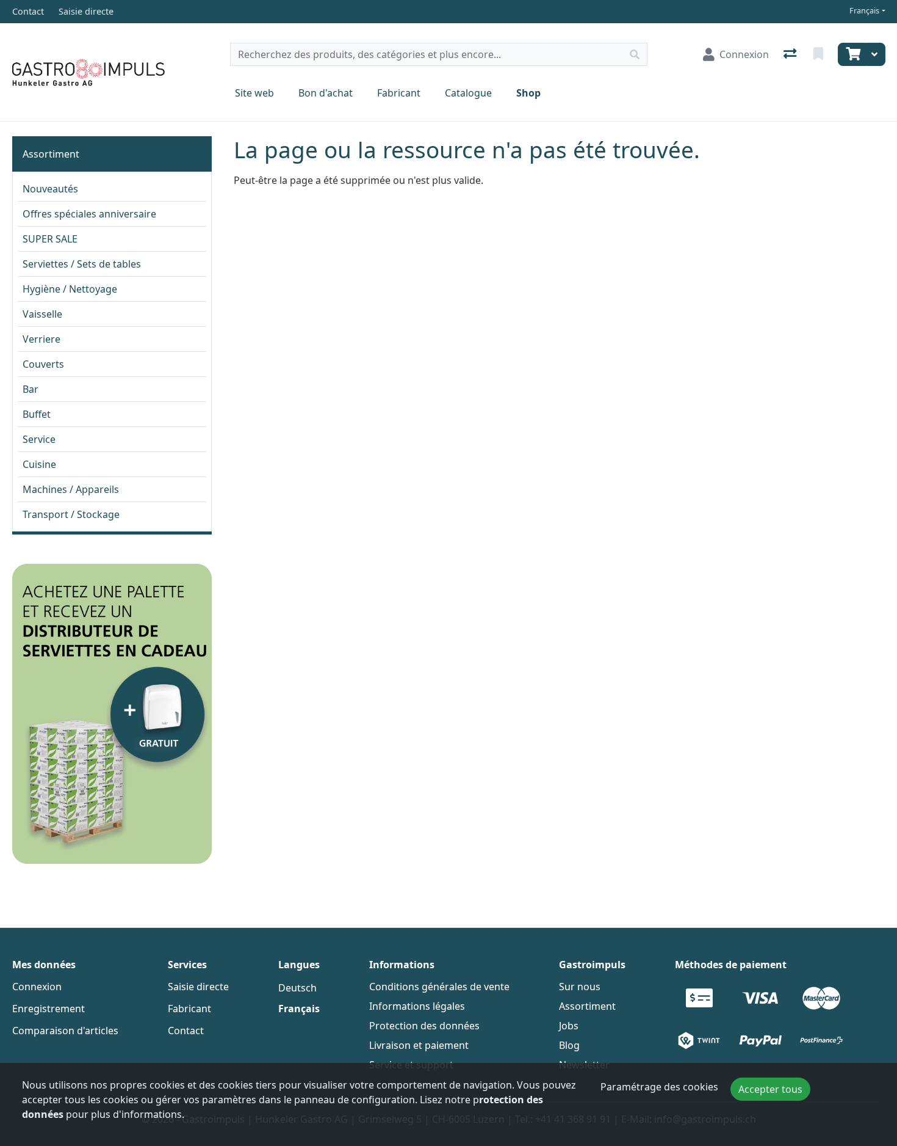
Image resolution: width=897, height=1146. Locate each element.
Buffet (37, 414)
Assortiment (51, 154)
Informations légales (417, 1006)
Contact (186, 1030)
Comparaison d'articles (65, 1030)
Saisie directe (198, 986)
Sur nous (579, 986)
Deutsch (297, 988)
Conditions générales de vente (439, 986)
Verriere (41, 339)
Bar (30, 389)
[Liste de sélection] (819, 54)
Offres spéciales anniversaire (89, 214)
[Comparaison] (791, 54)
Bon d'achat (325, 93)
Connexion (37, 986)
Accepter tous (770, 1089)
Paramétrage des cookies (659, 1086)
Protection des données (424, 1025)
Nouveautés (50, 188)
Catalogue (468, 93)
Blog (569, 1045)
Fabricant (398, 93)
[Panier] (852, 54)
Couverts (43, 364)
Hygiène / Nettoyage (70, 289)
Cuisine (39, 464)
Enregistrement (48, 1008)
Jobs (568, 1025)
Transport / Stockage (71, 514)
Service (39, 439)
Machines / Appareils (71, 489)
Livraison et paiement (419, 1045)
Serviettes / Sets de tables (82, 264)
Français (864, 10)
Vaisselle (42, 314)
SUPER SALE (50, 239)
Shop (528, 93)
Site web (254, 93)
